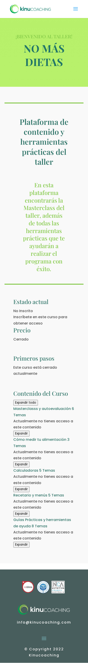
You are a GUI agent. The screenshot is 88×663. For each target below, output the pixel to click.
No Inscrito (23, 310)
